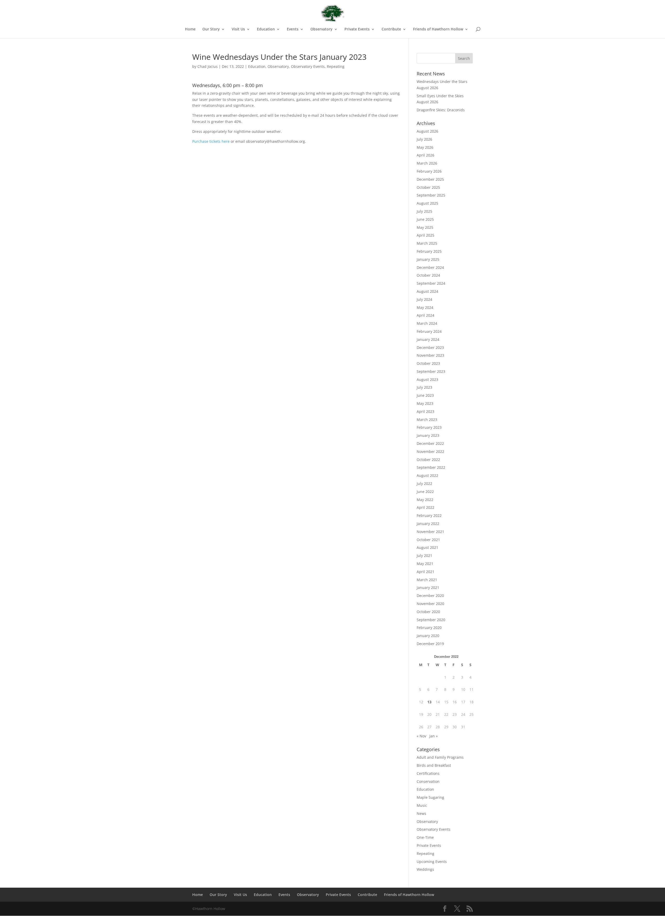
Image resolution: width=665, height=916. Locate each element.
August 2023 (427, 379)
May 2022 (425, 499)
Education (256, 66)
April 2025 (425, 235)
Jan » (433, 735)
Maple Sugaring (430, 797)
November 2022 (430, 451)
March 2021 (427, 579)
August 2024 (427, 291)
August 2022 (427, 475)
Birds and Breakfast (434, 765)
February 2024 (429, 331)
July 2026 (424, 139)
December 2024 (430, 267)
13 (429, 701)
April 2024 (425, 315)
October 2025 (428, 187)
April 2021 (425, 571)
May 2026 (425, 147)
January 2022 (428, 523)
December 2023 (430, 347)
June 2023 (425, 395)
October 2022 (428, 459)
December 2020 (430, 595)
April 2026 (425, 155)
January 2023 (428, 435)
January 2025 (428, 259)
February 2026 (429, 171)
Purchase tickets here (211, 141)
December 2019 (430, 643)
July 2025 (424, 211)
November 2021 (430, 531)
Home (190, 29)
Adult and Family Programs (440, 757)
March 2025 (427, 243)
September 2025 (431, 195)
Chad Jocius (207, 66)
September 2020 (431, 619)
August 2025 (427, 203)
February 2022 (429, 515)
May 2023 (425, 403)
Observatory (278, 66)
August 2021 (427, 547)
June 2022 (425, 491)
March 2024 (427, 323)
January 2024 (428, 339)
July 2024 (424, 299)
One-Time (425, 837)
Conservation (428, 781)
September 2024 (431, 283)
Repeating (335, 66)
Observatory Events (308, 66)
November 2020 (430, 603)
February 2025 (429, 251)
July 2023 (424, 387)
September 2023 (431, 371)
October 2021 (428, 539)
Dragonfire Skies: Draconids (441, 109)
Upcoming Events (432, 861)
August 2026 (427, 131)
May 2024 (425, 307)
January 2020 (428, 635)
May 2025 (425, 227)
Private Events (429, 845)
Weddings (425, 869)
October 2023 (428, 363)
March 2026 (427, 163)
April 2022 (425, 507)
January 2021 (428, 587)
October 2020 (428, 611)
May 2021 (425, 563)
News (421, 813)
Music (422, 805)
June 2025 (425, 219)
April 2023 (425, 411)
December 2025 (430, 179)
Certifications (428, 773)
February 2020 (429, 627)
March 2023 (427, 419)
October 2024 (428, 275)
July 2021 (424, 555)
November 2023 (430, 355)
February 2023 (429, 427)
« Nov (421, 735)
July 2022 (424, 483)
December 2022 (430, 443)
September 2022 (431, 467)
